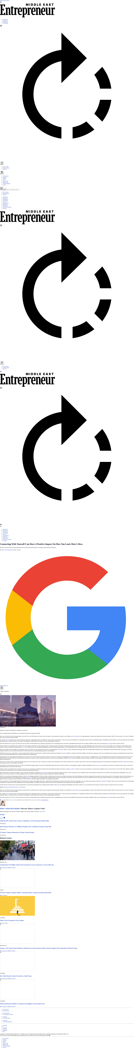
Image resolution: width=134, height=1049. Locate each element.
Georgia (4, 178)
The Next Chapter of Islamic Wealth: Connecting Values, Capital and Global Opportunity (25, 892)
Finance (4, 202)
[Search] (1, 26)
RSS (4, 1031)
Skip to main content (4, 0)
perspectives (29, 777)
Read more (42, 811)
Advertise (5, 1020)
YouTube (5, 1029)
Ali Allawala (4, 895)
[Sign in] (1, 525)
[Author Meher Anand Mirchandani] (2, 805)
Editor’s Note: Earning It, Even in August (12, 920)
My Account (5, 166)
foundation (124, 761)
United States (6, 176)
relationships (60, 749)
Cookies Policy (6, 1013)
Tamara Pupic (5, 923)
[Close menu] (1, 527)
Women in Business (7, 207)
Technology (5, 23)
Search (1, 187)
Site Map (5, 1016)
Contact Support (6, 1018)
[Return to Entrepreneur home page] (27, 17)
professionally (76, 736)
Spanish (4, 177)
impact (70, 758)
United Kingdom (6, 183)
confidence (72, 769)
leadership (7, 739)
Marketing (5, 204)
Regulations (5, 22)
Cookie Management (7, 1021)
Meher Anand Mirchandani (8, 549)
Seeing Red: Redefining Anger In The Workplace (15, 787)
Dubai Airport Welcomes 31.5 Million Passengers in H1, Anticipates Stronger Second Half (25, 826)
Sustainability (6, 203)
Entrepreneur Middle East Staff (8, 867)
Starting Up (5, 19)
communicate (44, 772)
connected (99, 765)
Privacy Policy (6, 1010)
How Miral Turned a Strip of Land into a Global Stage (15, 976)
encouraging (110, 743)
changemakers (103, 781)
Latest (2, 814)
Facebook (5, 1025)
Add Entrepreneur (4, 685)
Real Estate (5, 205)
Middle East (5, 182)
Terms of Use (6, 1009)
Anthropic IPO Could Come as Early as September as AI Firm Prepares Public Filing (24, 821)
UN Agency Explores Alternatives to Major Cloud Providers (17, 832)
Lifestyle (5, 208)
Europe (4, 184)
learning (26, 747)
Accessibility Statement (8, 1014)
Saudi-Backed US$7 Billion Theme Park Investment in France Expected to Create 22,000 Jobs (27, 865)
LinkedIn (5, 1027)
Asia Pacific (5, 181)
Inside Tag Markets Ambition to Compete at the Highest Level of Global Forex (22, 1003)
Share (2, 687)
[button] (67, 372)
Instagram (5, 1030)
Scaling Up (5, 20)
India (4, 179)
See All (1, 818)
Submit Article (6, 168)
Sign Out (5, 169)
